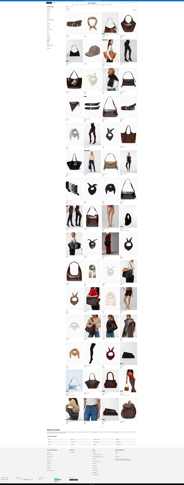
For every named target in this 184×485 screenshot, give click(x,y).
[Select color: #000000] (66, 65)
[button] (74, 23)
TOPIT (49, 444)
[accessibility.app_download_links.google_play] (71, 480)
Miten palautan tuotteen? (96, 461)
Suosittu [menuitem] (81, 4)
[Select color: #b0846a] (103, 258)
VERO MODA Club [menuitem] (109, 4)
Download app (49, 461)
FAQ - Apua (94, 452)
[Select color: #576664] (84, 285)
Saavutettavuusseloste (50, 470)
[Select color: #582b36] (122, 258)
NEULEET (94, 444)
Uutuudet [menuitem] (73, 4)
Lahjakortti (48, 468)
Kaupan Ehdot (94, 465)
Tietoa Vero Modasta (52, 450)
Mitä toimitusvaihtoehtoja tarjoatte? (97, 456)
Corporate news (117, 456)
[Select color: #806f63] (121, 258)
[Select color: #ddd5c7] (85, 258)
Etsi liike (72, 450)
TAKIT (49, 439)
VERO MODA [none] (49, 2)
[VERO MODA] (92, 3)
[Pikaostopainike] (82, 34)
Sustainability (49, 463)
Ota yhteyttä (94, 463)
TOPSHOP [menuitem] (88, 4)
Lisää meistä (49, 452)
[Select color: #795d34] (67, 148)
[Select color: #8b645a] (102, 66)
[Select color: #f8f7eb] (67, 65)
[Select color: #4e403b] (102, 395)
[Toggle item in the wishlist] (82, 13)
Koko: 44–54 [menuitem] (97, 4)
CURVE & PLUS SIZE (96, 439)
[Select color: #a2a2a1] (66, 396)
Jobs (116, 454)
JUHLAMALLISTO (118, 444)
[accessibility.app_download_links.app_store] (76, 480)
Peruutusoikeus (94, 468)
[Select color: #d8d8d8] (66, 148)
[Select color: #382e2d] (84, 203)
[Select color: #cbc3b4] (85, 203)
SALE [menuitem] (85, 4)
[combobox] (132, 10)
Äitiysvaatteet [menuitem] (103, 4)
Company (116, 452)
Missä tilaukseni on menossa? (96, 454)
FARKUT (72, 439)
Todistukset (48, 465)
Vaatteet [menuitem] (77, 4)
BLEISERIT (117, 439)
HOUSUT (72, 444)
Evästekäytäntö (94, 472)
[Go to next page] (103, 427)
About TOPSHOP (49, 454)
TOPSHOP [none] (54, 2)
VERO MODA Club (50, 456)
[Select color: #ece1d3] (67, 396)
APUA (93, 450)
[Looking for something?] (129, 2)
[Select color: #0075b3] (103, 395)
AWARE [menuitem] (93, 4)
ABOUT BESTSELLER (119, 450)
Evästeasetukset (92, 484)
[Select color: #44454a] (85, 285)
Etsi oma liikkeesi (72, 452)
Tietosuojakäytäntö (95, 470)
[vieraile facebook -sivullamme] (39, 479)
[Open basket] (136, 2)
